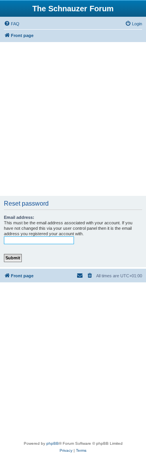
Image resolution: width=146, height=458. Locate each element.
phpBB (52, 443)
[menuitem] (11, 23)
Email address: (19, 217)
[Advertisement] (73, 119)
